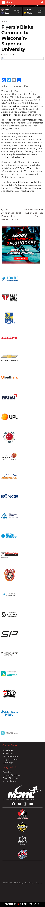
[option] (11, 10)
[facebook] (13, 804)
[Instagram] (25, 804)
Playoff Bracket (10, 756)
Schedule (7, 753)
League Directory (11, 775)
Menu (9, 2)
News (4, 22)
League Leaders (11, 759)
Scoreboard (8, 750)
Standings (8, 763)
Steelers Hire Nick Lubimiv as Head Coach (34, 212)
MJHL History (9, 781)
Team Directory (10, 778)
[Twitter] (19, 804)
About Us (7, 772)
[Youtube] (31, 804)
